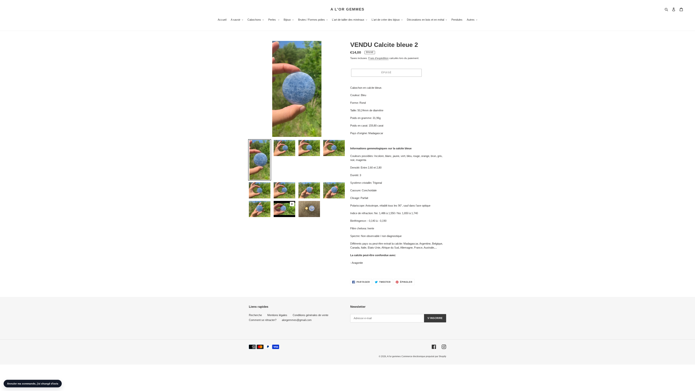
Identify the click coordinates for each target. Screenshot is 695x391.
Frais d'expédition (378, 58)
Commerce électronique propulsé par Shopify (423, 356)
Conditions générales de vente (310, 315)
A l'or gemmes (347, 9)
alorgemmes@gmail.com (297, 319)
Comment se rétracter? (262, 319)
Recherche (255, 315)
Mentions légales (277, 315)
